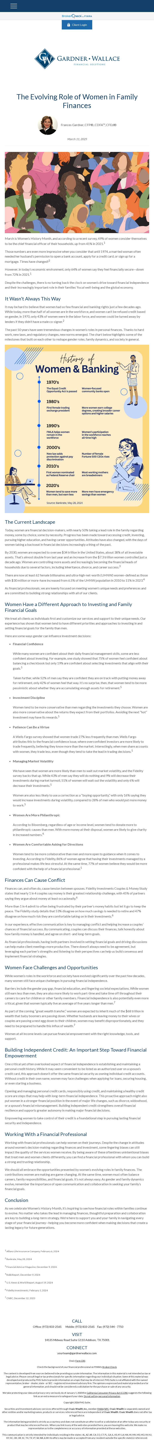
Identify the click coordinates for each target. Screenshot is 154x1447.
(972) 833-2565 (52, 1326)
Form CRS (80, 1360)
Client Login (79, 24)
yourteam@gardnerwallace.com (77, 1353)
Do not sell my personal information (102, 1396)
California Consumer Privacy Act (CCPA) (107, 1392)
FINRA (100, 1409)
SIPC (106, 1409)
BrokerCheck (109, 1367)
